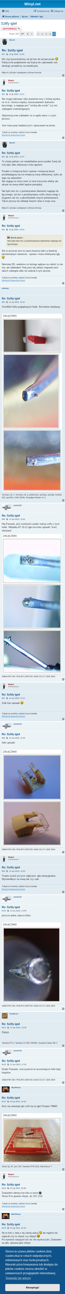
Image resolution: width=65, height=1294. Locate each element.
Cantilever (13, 1014)
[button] (22, 34)
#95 (3, 302)
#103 (4, 1101)
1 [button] (31, 34)
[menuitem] (5, 11)
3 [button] (38, 34)
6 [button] (50, 34)
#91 (3, 54)
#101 (4, 1028)
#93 (3, 157)
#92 (3, 94)
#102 (4, 1064)
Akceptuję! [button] (32, 1287)
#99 (3, 871)
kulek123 (18, 505)
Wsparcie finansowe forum (13, 135)
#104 (4, 1188)
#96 (3, 519)
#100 (4, 911)
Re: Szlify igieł (12, 50)
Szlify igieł (9, 23)
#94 (3, 230)
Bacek (12, 40)
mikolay (5, 288)
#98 (3, 738)
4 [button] (42, 34)
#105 (4, 1228)
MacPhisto (16, 1088)
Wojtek (11, 80)
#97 (3, 698)
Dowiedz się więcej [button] (18, 1278)
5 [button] (46, 34)
